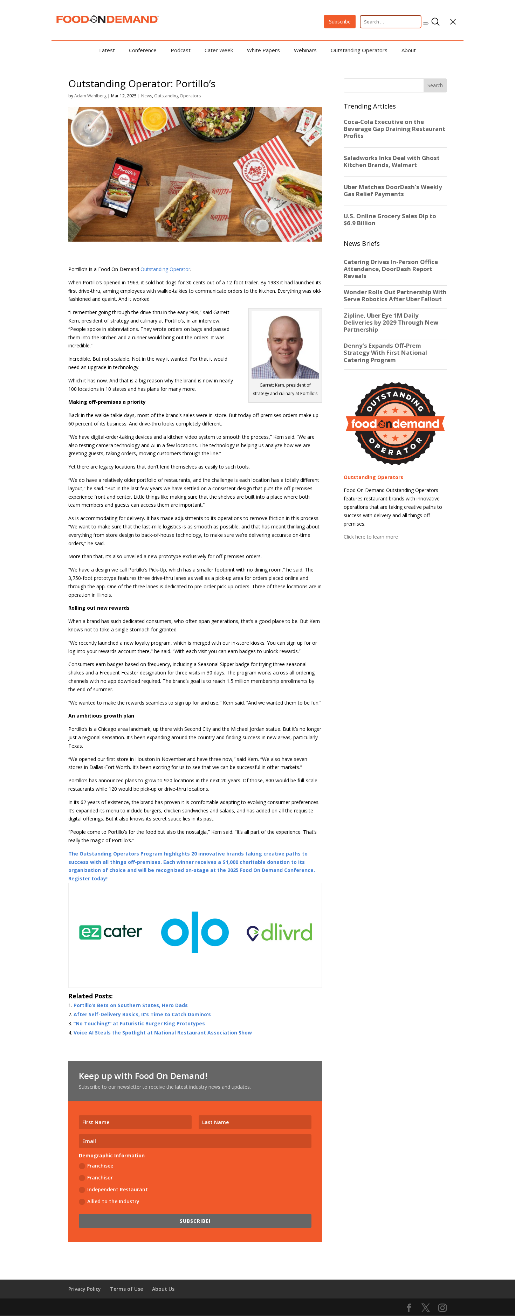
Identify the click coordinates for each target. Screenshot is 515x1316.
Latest (107, 50)
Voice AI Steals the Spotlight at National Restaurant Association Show (163, 1032)
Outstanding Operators (359, 50)
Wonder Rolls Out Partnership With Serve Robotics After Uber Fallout (395, 296)
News (146, 96)
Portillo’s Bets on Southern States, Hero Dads (131, 1005)
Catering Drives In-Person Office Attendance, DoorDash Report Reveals (391, 268)
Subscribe (340, 21)
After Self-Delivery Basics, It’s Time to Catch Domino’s (142, 1014)
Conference (143, 50)
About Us (163, 1289)
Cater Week (219, 50)
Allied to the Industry (113, 1201)
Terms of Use (126, 1289)
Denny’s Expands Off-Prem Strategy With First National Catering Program (385, 352)
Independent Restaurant (117, 1189)
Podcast (181, 50)
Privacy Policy (84, 1289)
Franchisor (100, 1177)
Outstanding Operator (165, 269)
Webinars (305, 50)
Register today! (88, 878)
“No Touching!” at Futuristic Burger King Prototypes (139, 1023)
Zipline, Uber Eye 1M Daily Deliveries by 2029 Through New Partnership (391, 322)
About (408, 50)
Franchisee (100, 1165)
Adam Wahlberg (90, 96)
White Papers (263, 50)
